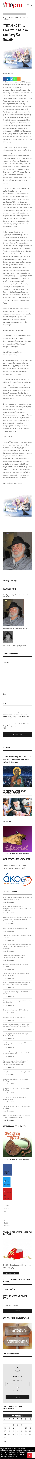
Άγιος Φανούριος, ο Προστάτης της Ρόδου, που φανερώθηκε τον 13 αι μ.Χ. (17, 898)
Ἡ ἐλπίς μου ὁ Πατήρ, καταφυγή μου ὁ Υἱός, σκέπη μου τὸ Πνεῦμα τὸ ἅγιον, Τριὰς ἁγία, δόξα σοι (17, 759)
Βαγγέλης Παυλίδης (10, 581)
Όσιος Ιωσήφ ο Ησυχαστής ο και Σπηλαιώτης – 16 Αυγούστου (17, 1001)
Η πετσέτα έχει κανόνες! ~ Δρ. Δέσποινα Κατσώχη (15, 965)
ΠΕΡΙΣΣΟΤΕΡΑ (10, 1273)
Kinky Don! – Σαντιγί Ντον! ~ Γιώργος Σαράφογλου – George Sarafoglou (14, 956)
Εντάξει (2, 1458)
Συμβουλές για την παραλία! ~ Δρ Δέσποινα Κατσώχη (16, 1107)
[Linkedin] (8, 78)
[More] (19, 78)
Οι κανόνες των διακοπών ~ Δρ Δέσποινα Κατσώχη (16, 1089)
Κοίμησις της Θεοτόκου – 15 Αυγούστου (15, 1010)
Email (4, 703)
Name (5, 694)
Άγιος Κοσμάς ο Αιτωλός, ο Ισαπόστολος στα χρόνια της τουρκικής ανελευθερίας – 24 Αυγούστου (17, 946)
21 (21, 1431)
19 (13, 1431)
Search (17, 1311)
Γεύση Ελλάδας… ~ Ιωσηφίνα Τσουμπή (15, 928)
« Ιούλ (4, 1441)
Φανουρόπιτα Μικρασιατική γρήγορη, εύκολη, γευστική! (17, 936)
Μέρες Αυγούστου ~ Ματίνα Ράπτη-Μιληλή (16, 1072)
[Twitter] (11, 78)
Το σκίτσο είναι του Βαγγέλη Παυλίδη (16, 853)
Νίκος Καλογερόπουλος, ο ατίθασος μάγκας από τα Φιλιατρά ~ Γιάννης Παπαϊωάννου (16, 983)
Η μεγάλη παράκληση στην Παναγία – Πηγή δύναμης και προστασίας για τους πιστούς (16, 1025)
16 (30, 1428)
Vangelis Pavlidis (8, 18)
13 (17, 1428)
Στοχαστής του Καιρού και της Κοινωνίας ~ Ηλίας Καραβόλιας (16, 974)
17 (5, 1431)
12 (13, 1428)
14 (21, 1428)
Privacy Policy (11, 726)
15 (26, 1428)
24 (5, 1434)
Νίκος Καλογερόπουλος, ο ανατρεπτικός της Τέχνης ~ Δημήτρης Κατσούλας (17, 1116)
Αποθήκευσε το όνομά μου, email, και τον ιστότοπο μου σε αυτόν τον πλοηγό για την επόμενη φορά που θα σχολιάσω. (16, 716)
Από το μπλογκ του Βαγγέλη (14, 14)
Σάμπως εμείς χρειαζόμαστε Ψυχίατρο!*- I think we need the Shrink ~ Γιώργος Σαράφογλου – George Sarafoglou (16, 1062)
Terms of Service (24, 726)
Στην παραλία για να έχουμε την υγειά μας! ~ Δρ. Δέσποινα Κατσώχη (16, 1052)
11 (9, 1428)
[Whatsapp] (15, 78)
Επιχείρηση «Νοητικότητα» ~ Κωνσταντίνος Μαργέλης (16, 992)
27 (17, 1434)
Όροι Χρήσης (17, 1391)
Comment (6, 662)
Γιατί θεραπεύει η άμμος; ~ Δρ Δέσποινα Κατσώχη (15, 1080)
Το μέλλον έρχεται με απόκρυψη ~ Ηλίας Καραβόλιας (15, 1043)
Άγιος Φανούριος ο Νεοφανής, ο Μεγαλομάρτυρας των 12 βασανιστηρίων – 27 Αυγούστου (17, 908)
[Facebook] (5, 78)
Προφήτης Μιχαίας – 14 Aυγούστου (14, 1017)
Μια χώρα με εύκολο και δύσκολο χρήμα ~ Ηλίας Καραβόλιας (16, 1034)
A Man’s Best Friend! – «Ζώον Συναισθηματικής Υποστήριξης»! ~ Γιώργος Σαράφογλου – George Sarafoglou (17, 919)
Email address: (18, 1381)
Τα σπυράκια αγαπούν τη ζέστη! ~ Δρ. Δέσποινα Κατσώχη (14, 1098)
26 (13, 1434)
